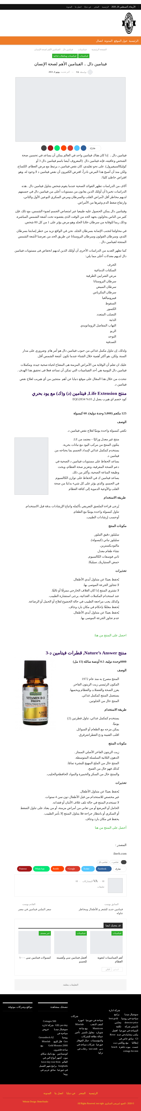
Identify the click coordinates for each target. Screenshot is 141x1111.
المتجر (96, 7)
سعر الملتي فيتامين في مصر (34, 909)
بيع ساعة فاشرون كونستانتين (54, 1049)
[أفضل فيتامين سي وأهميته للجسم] (70, 942)
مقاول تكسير (88, 1032)
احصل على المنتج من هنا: (110, 635)
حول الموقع (120, 40)
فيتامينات (83, 56)
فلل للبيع (58, 1041)
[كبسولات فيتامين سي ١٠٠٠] (34, 942)
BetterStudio (42, 1101)
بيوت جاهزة (125, 1047)
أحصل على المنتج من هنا (110, 827)
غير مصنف (45, 933)
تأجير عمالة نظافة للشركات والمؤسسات (89, 1036)
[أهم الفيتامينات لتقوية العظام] (106, 942)
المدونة (69, 7)
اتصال (99, 40)
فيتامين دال (103, 862)
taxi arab (93, 1048)
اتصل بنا (78, 7)
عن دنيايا (87, 7)
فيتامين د (115, 862)
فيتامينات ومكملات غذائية (65, 56)
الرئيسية (105, 7)
